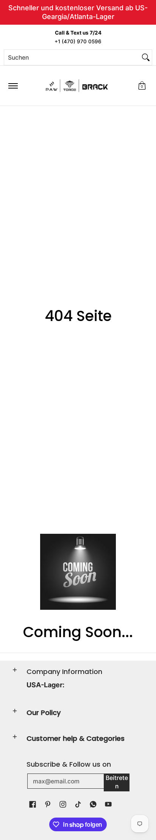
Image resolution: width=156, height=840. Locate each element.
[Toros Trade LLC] (77, 86)
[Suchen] (146, 57)
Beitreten (117, 782)
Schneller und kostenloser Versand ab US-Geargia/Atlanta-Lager (78, 12)
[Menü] (13, 86)
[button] (142, 86)
